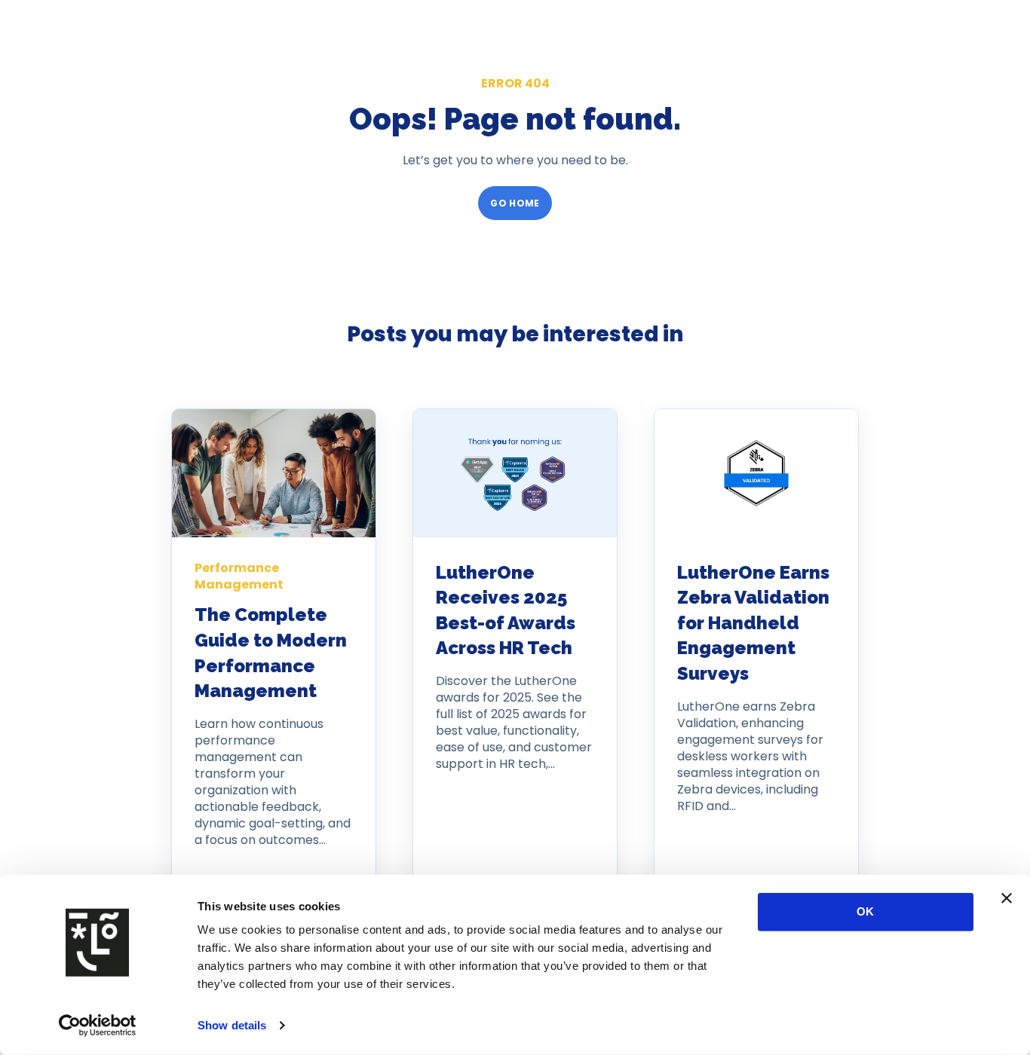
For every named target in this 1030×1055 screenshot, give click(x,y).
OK (866, 911)
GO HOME (515, 203)
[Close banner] (1006, 898)
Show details (232, 1025)
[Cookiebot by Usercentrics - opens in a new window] (98, 1025)
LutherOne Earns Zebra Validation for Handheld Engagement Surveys (753, 622)
